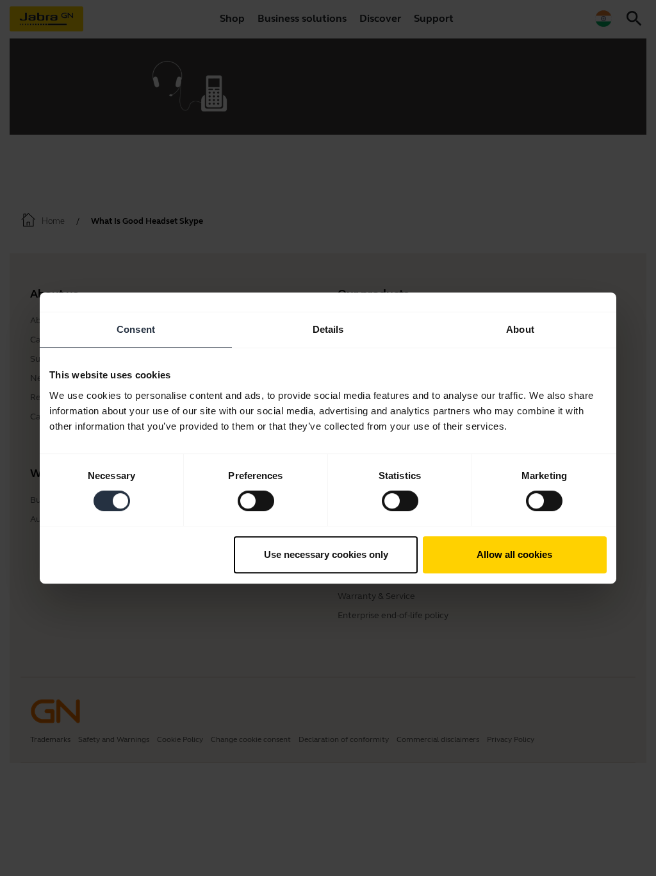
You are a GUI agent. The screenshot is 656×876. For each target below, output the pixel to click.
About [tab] (520, 329)
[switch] (256, 501)
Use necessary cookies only (326, 554)
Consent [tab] (136, 329)
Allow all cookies (514, 554)
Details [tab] (328, 329)
